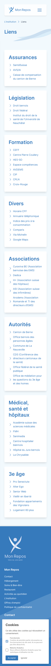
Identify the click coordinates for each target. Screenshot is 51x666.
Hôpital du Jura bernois (26, 449)
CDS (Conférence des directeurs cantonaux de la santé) (27, 358)
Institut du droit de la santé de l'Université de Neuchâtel (26, 119)
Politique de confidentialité (18, 607)
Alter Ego (18, 486)
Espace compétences (25, 164)
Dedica (17, 275)
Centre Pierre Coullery (25, 154)
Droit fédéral (20, 110)
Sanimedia (19, 436)
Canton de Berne (23, 332)
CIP (15, 174)
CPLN (16, 179)
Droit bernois (20, 105)
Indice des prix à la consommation (23, 223)
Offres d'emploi (12, 602)
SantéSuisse (20, 65)
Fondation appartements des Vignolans (27, 503)
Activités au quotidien (15, 594)
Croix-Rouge (20, 184)
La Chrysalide (21, 454)
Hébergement (11, 580)
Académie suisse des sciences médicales (25, 424)
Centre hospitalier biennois (23, 443)
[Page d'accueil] (25, 548)
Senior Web (19, 491)
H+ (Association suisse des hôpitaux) (26, 282)
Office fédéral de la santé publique (27, 369)
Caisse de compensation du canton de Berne (27, 76)
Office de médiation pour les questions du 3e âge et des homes (27, 379)
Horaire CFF (20, 211)
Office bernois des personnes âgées (23, 339)
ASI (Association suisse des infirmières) (26, 290)
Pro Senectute (21, 481)
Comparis (18, 229)
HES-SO (17, 159)
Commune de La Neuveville (22, 347)
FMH (15, 431)
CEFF (16, 149)
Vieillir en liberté (22, 496)
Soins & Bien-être (13, 585)
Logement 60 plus (23, 510)
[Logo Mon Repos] (20, 10)
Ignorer (24, 658)
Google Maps (20, 239)
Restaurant (9, 589)
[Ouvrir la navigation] (39, 10)
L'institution (10, 21)
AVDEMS (18, 169)
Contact (8, 576)
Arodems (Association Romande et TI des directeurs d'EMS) (25, 301)
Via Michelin (20, 234)
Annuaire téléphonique (26, 216)
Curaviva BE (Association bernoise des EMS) (27, 268)
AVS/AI (17, 70)
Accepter (12, 658)
